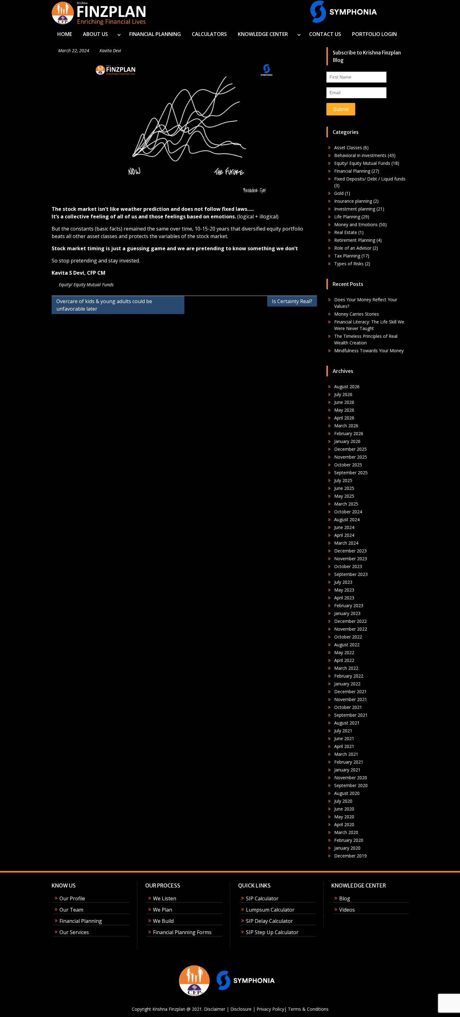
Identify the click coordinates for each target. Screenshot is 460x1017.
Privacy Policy (270, 1009)
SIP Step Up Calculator (272, 932)
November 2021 (350, 699)
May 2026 (344, 410)
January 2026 (347, 441)
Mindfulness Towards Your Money (369, 350)
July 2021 (343, 731)
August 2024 (347, 519)
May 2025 (344, 496)
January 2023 (347, 613)
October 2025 (348, 465)
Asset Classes (348, 147)
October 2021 (348, 707)
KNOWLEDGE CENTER (263, 34)
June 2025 (344, 488)
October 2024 (348, 512)
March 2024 (346, 543)
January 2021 (347, 770)
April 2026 (344, 418)
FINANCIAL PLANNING (155, 34)
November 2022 (350, 629)
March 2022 (346, 668)
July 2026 (343, 394)
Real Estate (345, 232)
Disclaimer (214, 1009)
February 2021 (348, 762)
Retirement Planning (354, 240)
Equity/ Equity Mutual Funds (86, 284)
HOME (64, 34)
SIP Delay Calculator (269, 921)
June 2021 (344, 738)
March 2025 (346, 504)
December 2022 (350, 621)
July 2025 (343, 480)
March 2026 (346, 426)
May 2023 (344, 590)
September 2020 (351, 785)
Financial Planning (352, 171)
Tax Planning (347, 256)
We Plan (162, 909)
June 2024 (344, 527)
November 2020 (350, 778)
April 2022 (344, 660)
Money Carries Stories (356, 314)
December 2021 (350, 691)
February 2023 (348, 605)
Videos (347, 909)
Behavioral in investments (360, 155)
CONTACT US (325, 34)
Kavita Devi (110, 50)
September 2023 (351, 574)
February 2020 (348, 840)
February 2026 (348, 433)
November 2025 (350, 457)
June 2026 (344, 402)
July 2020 (343, 801)
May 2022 (344, 652)
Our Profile (72, 898)
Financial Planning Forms (182, 932)
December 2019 (350, 856)
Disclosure (241, 1009)
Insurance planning (353, 201)
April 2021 (344, 746)
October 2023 (348, 566)
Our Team (71, 909)
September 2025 (351, 472)
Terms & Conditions (308, 1009)
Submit (341, 109)
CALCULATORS (209, 34)
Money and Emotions (356, 224)
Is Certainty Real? (292, 301)
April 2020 (344, 824)
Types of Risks (349, 264)
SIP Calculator (262, 898)
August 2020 (347, 793)
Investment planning (354, 209)
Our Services (74, 932)
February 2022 (348, 676)
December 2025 (350, 449)
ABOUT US (95, 34)
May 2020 (344, 817)
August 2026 (347, 386)
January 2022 (347, 684)
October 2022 (348, 637)
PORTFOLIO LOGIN (374, 34)
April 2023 (344, 598)
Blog (344, 898)
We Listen (164, 898)
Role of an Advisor (352, 248)
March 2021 (346, 754)
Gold (339, 193)
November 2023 (350, 559)
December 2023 (350, 551)
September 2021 (351, 715)
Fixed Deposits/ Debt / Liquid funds (370, 179)
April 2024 (344, 535)
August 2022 (347, 645)
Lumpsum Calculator (270, 909)
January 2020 (347, 848)
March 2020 (346, 832)
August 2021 (347, 723)
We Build (163, 921)
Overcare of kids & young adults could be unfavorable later (104, 305)
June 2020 (344, 809)
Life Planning (347, 217)
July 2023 (343, 582)
